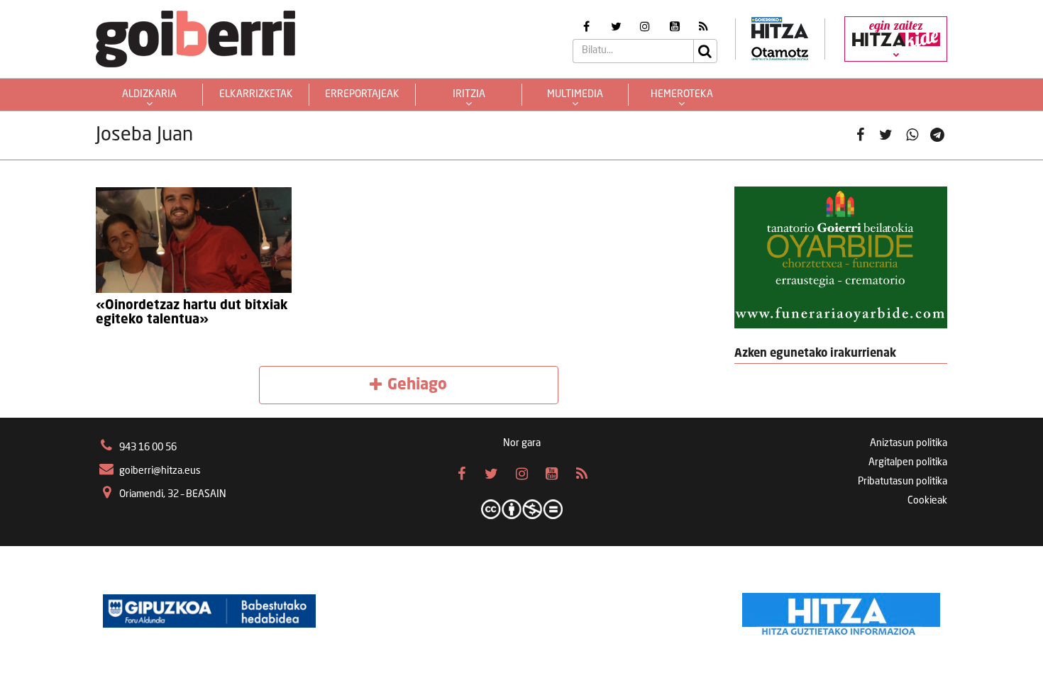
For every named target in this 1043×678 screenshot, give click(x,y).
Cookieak (927, 501)
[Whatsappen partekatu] (912, 135)
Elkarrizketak (256, 94)
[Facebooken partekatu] (860, 135)
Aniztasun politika (908, 443)
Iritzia (469, 94)
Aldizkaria (149, 94)
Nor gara (522, 443)
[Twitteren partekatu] (885, 135)
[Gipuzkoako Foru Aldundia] (209, 610)
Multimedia (575, 94)
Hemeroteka (682, 94)
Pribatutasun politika (902, 482)
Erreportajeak (362, 94)
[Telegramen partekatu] (937, 135)
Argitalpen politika (907, 462)
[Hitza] (841, 610)
